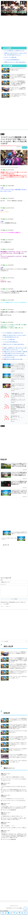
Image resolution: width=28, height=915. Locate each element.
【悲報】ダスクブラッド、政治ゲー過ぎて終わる (14, 62)
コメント (3, 584)
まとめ (3, 134)
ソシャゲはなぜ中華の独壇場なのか (12, 59)
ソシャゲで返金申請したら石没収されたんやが (14, 50)
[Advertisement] (14, 33)
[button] (26, 641)
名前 (1, 579)
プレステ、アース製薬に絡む (10, 57)
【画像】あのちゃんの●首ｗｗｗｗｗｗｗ (12, 359)
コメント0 (24, 147)
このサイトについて (14, 905)
